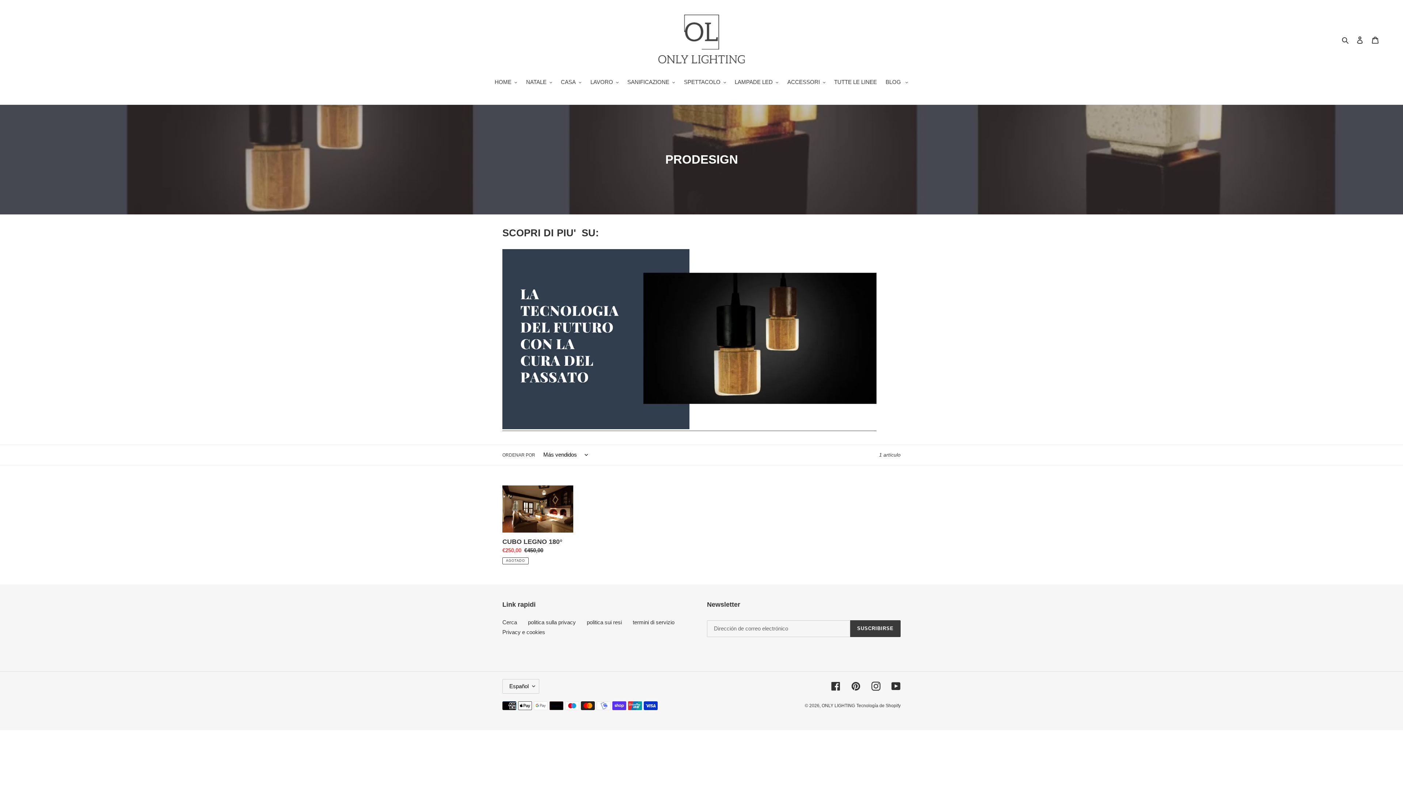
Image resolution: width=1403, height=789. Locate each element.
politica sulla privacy (552, 622)
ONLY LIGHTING (838, 705)
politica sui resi (604, 622)
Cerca (509, 622)
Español (519, 686)
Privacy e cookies (523, 632)
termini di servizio (653, 622)
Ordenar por (518, 455)
